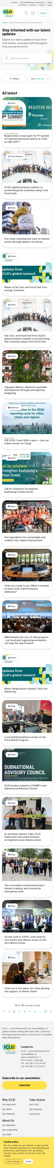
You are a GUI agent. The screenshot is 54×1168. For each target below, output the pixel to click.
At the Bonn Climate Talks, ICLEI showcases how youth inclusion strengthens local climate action (22, 837)
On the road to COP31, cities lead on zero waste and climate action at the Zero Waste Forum (25, 939)
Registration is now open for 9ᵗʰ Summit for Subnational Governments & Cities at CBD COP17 (26, 138)
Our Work (7, 1109)
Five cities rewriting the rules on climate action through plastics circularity (27, 240)
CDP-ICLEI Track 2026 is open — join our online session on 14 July (26, 442)
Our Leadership (9, 1129)
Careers (33, 5)
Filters (15, 78)
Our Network (8, 1113)
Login (50, 5)
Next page (50, 1011)
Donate (14, 2)
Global (43, 13)
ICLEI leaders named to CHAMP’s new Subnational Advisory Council (25, 787)
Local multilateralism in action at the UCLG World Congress (25, 738)
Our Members (9, 1125)
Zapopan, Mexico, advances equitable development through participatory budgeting (25, 390)
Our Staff (6, 1134)
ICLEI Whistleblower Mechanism (32, 2)
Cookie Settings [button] (13, 1161)
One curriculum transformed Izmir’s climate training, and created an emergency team (24, 888)
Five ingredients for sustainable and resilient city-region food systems (24, 539)
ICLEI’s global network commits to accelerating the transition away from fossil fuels (26, 190)
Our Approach (9, 1104)
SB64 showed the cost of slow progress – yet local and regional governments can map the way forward (26, 640)
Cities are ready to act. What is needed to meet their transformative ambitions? (26, 588)
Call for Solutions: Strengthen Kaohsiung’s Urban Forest (21, 490)
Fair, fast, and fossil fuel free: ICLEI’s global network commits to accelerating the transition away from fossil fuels (27, 338)
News (50, 2)
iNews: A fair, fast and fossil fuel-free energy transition (25, 289)
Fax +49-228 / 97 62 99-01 (33, 1066)
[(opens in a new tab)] (27, 113)
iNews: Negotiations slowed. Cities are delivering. (26, 690)
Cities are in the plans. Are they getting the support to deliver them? (26, 990)
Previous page (4, 1011)
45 (45, 1011)
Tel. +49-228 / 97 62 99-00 (33, 1063)
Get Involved (35, 1109)
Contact (42, 5)
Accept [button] (28, 1161)
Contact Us (34, 1113)
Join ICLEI (23, 5)
